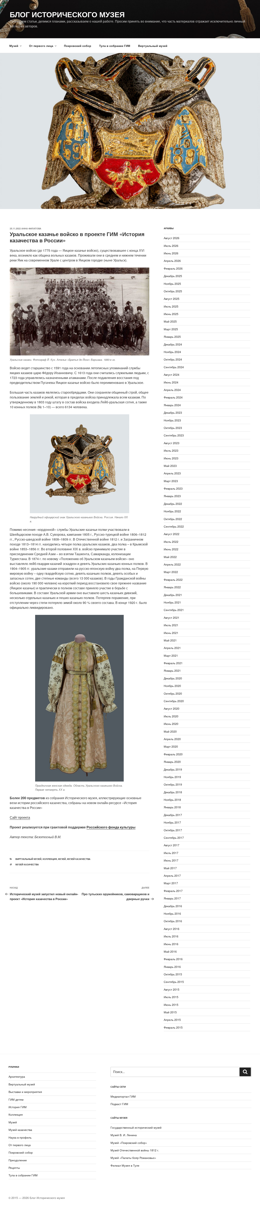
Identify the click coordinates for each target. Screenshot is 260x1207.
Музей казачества (78, 858)
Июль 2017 (171, 853)
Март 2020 (171, 746)
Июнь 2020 (171, 724)
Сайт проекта (20, 817)
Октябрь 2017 (173, 830)
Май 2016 (170, 951)
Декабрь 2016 (173, 906)
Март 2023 (171, 481)
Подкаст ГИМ (119, 1104)
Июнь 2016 (171, 944)
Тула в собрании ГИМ (114, 46)
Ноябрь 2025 (172, 284)
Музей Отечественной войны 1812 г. (134, 1150)
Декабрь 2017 (173, 815)
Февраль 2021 (173, 663)
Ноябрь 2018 (172, 800)
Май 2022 (170, 557)
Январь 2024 (172, 405)
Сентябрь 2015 (174, 982)
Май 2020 (170, 731)
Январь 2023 (172, 496)
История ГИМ (18, 1107)
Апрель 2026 (172, 261)
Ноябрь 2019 (172, 777)
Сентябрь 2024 (174, 367)
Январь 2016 (172, 967)
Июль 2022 (171, 542)
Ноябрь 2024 (172, 352)
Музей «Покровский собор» (128, 1143)
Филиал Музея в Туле (124, 1165)
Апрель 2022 (172, 564)
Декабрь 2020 (173, 678)
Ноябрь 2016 (172, 913)
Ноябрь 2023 (172, 420)
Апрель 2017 (172, 875)
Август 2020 (171, 708)
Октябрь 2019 (173, 784)
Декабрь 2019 (173, 769)
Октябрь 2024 (173, 359)
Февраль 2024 (173, 397)
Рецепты (14, 1168)
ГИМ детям (16, 1099)
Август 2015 (171, 989)
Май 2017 (170, 868)
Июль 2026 (171, 246)
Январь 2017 (172, 898)
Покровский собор (77, 46)
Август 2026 (171, 238)
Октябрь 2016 (173, 921)
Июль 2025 (171, 306)
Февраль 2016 (173, 959)
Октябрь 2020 (173, 693)
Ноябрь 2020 (172, 686)
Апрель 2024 (172, 390)
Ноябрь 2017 (172, 822)
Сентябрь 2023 (174, 435)
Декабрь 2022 (173, 504)
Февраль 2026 (173, 268)
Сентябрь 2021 (174, 610)
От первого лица (41, 46)
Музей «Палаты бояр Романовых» (133, 1158)
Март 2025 (171, 329)
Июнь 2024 (171, 382)
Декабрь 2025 (173, 276)
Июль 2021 (171, 625)
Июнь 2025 (171, 314)
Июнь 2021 (171, 633)
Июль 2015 (171, 997)
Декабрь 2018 (173, 792)
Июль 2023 (171, 450)
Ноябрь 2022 (172, 511)
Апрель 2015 (172, 1020)
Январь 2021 (172, 670)
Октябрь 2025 (173, 291)
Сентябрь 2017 (174, 838)
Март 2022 (171, 572)
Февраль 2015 (173, 1027)
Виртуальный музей (152, 46)
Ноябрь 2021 (172, 602)
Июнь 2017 (171, 860)
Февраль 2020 (173, 754)
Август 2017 (171, 845)
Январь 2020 (172, 762)
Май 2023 (170, 466)
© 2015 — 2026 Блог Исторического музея (37, 1198)
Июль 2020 (171, 716)
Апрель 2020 (172, 739)
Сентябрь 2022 (174, 526)
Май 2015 (170, 1012)
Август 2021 (171, 617)
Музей (13, 46)
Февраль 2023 (173, 488)
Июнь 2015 (171, 1005)
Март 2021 (171, 655)
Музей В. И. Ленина (123, 1135)
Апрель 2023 (172, 473)
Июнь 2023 (171, 458)
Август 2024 (171, 374)
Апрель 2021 (172, 648)
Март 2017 (171, 883)
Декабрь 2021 (173, 595)
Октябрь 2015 (173, 974)
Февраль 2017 (173, 891)
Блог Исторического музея (67, 14)
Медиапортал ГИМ (123, 1096)
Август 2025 (171, 299)
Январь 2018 (172, 807)
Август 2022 (171, 534)
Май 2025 (170, 321)
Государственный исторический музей (135, 1127)
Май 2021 (170, 640)
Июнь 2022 (171, 549)
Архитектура (17, 1076)
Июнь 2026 (171, 253)
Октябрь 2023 (173, 428)
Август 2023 (171, 443)
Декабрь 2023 (173, 412)
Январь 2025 (172, 337)
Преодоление (18, 1160)
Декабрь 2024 (173, 344)
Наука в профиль (20, 1137)
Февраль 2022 (173, 580)
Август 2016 (171, 929)
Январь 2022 (172, 587)
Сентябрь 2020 (174, 701)
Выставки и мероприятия (25, 1092)
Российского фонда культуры (111, 827)
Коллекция (50, 858)
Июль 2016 (171, 936)
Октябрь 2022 (173, 519)
